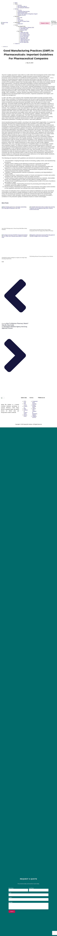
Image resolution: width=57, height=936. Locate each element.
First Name (11, 888)
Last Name (31, 888)
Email (10, 892)
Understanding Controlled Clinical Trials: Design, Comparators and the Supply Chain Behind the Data (41, 230)
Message (11, 902)
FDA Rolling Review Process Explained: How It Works (41, 256)
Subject (10, 897)
